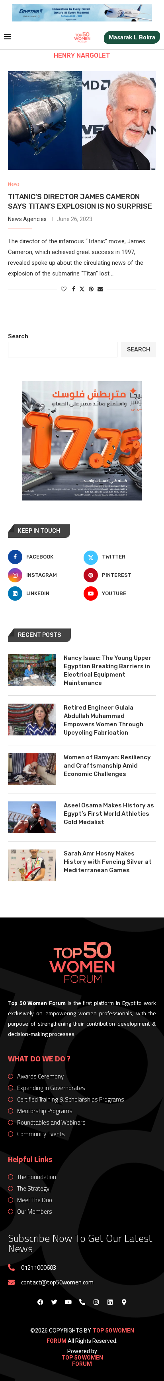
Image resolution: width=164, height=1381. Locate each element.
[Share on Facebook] (73, 289)
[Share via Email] (100, 289)
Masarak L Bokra (132, 37)
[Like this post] (63, 289)
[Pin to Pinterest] (91, 289)
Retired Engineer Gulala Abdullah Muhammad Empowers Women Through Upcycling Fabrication (103, 720)
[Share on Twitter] (82, 288)
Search (18, 336)
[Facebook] (40, 1302)
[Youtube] (68, 1302)
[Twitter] (54, 1302)
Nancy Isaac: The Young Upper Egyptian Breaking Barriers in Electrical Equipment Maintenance (107, 670)
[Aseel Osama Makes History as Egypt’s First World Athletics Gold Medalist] (32, 817)
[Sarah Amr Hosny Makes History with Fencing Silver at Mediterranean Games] (32, 865)
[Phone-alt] (82, 1302)
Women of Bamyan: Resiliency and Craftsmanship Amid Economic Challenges (107, 766)
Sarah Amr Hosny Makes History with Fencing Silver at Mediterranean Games (108, 862)
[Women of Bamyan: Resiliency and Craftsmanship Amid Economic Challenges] (32, 769)
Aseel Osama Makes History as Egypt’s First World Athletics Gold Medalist (109, 814)
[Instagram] (96, 1302)
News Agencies (27, 219)
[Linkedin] (110, 1302)
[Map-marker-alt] (124, 1302)
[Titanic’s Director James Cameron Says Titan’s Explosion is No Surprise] (82, 120)
